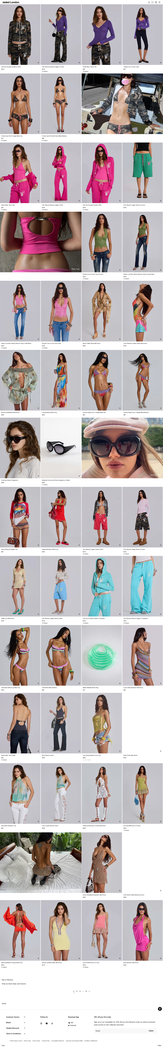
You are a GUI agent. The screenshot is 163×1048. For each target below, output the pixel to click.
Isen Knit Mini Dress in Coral (91, 962)
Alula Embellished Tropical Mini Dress (12, 962)
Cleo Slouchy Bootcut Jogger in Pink (52, 205)
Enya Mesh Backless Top (8, 825)
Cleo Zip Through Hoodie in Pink (92, 205)
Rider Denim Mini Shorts (130, 755)
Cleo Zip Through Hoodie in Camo (11, 67)
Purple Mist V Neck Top (89, 67)
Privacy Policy (36, 1040)
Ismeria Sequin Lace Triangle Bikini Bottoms (136, 412)
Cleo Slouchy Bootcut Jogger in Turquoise (136, 618)
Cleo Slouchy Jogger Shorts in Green (134, 205)
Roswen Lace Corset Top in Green (93, 274)
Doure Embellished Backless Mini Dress (94, 895)
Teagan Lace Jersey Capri (131, 67)
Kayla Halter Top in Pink (8, 205)
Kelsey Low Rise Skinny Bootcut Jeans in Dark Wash (139, 274)
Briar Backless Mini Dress (131, 962)
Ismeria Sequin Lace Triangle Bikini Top (94, 412)
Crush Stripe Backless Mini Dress (133, 687)
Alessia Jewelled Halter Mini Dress (52, 962)
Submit (151, 1031)
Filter (159, 1045)
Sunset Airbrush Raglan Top (9, 549)
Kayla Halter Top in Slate (8, 755)
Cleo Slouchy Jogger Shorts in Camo (134, 549)
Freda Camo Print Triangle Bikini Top (11, 136)
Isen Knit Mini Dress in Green (132, 825)
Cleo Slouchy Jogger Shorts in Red (93, 549)
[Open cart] (156, 2)
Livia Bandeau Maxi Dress (49, 412)
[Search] (149, 2)
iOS (72, 1023)
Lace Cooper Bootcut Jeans (50, 825)
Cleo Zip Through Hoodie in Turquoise (94, 618)
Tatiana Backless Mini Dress (50, 549)
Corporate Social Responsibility (74, 1040)
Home (4, 1003)
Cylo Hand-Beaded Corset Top (92, 755)
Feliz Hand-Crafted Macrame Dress (134, 895)
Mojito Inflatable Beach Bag (90, 687)
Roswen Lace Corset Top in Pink (51, 343)
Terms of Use (27, 1040)
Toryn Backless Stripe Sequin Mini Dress (135, 343)
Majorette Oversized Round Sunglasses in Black (56, 480)
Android (73, 1025)
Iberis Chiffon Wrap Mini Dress (91, 343)
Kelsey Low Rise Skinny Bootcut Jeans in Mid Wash (16, 343)
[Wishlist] (152, 2)
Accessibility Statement (57, 1040)
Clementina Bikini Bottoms (49, 687)
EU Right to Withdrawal (90, 1040)
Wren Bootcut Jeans (48, 755)
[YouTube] (46, 1023)
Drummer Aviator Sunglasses (9, 480)
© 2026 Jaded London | (16, 1040)
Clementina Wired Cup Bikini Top (10, 687)
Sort (3, 1045)
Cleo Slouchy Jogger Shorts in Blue (52, 618)
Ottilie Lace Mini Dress (7, 618)
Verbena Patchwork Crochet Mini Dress (94, 825)
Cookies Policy (46, 1040)
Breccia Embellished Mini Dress (10, 412)
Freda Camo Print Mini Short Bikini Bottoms (54, 136)
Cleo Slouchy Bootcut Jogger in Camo (53, 67)
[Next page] (89, 992)
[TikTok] (52, 1023)
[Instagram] (41, 1023)
